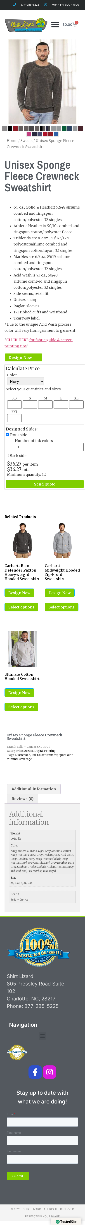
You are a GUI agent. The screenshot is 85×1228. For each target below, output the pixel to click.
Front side (18, 435)
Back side (18, 455)
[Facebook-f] (35, 1072)
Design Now (20, 357)
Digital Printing (45, 750)
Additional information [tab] (34, 789)
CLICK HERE (17, 340)
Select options (21, 607)
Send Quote (44, 484)
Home (12, 140)
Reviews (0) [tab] (22, 798)
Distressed (22, 755)
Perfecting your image (42, 1216)
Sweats (27, 140)
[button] (55, 24)
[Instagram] (49, 1072)
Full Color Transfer (44, 755)
